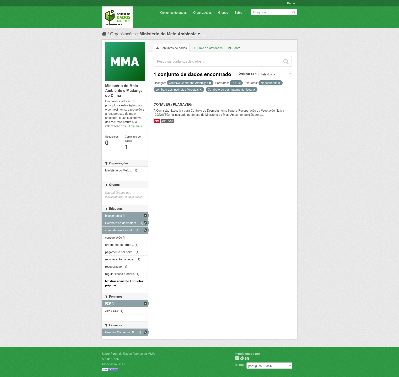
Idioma (239, 364)
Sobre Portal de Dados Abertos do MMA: (128, 353)
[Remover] (210, 83)
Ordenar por (247, 73)
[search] (286, 61)
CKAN (242, 358)
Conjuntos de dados (173, 12)
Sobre (239, 12)
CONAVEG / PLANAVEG (173, 104)
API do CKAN (110, 359)
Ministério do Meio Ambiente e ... (172, 34)
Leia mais (135, 126)
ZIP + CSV (168, 120)
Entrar (291, 3)
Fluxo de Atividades (209, 48)
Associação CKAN (114, 364)
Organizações (202, 12)
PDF (156, 120)
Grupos (223, 12)
